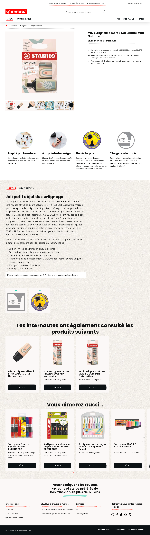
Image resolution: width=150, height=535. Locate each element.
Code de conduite (11, 514)
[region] (39, 71)
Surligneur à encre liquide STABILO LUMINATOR (18, 446)
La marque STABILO (12, 510)
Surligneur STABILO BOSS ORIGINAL (125, 445)
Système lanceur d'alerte (14, 518)
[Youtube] (125, 514)
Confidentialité (119, 529)
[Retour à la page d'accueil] (16, 11)
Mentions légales (104, 529)
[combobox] (86, 12)
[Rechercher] (105, 11)
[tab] (12, 188)
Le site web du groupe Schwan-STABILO (55, 514)
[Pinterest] (130, 514)
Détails (22, 387)
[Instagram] (112, 514)
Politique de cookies (136, 529)
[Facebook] (117, 514)
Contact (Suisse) (82, 514)
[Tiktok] (121, 514)
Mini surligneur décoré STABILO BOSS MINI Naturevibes (21, 373)
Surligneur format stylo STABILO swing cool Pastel (92, 446)
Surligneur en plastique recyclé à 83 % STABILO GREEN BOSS (56, 446)
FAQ (77, 510)
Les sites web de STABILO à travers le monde (57, 510)
